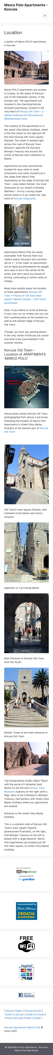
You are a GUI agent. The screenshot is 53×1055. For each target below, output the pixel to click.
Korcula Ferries (33, 1010)
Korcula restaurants (25, 198)
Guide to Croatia (35, 1014)
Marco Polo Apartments (26, 1050)
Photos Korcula (13, 1018)
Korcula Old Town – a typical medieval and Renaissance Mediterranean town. (24, 115)
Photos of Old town (24, 295)
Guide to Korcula (14, 1014)
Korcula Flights (14, 1010)
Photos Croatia (31, 1018)
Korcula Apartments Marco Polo (22, 1027)
